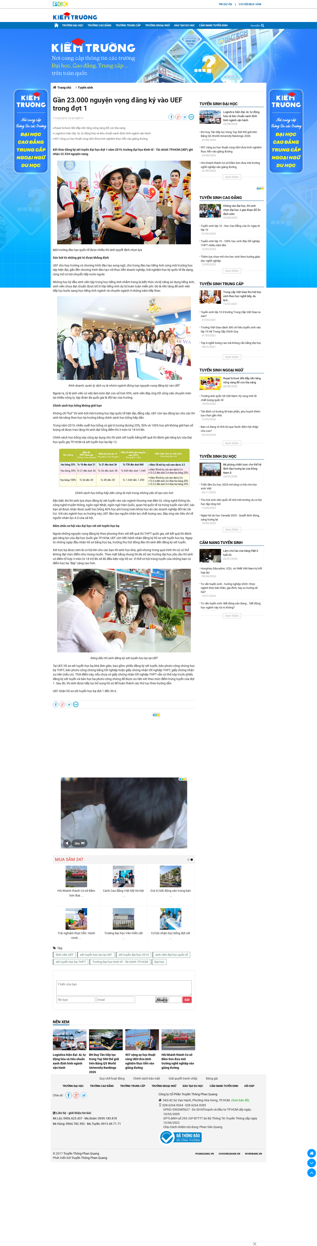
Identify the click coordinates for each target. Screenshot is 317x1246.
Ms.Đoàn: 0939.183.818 (101, 1118)
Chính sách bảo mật (146, 1078)
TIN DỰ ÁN (225, 4)
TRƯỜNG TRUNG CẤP (128, 25)
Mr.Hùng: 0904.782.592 (69, 1123)
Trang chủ (64, 87)
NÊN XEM (61, 1022)
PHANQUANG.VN (204, 1153)
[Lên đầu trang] (311, 1172)
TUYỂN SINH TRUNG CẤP (221, 284)
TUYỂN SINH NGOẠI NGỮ (221, 370)
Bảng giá (212, 1078)
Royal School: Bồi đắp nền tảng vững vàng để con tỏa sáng (89, 128)
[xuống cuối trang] (311, 1163)
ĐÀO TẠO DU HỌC (184, 25)
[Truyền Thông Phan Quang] (60, 5)
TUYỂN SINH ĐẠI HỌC (218, 104)
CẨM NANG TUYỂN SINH (213, 25)
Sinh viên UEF (65, 954)
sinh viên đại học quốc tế (171, 954)
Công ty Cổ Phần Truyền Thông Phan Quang (187, 1094)
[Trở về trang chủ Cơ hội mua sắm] (311, 1153)
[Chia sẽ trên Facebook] (171, 117)
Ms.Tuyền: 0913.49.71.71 (104, 1123)
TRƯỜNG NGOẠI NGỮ (157, 25)
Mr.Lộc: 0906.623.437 (67, 1118)
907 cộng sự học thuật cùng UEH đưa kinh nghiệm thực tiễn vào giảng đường (101, 138)
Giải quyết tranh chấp (183, 1078)
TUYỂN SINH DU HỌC (218, 456)
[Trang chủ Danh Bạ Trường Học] (56, 25)
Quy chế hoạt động (112, 1078)
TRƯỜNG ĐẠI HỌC (72, 25)
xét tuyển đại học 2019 (134, 954)
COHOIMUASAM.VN (229, 1153)
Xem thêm (232, 177)
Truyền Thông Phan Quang (81, 1153)
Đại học (159, 962)
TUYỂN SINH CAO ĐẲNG (220, 197)
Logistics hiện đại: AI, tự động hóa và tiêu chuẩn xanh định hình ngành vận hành (102, 133)
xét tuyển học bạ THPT (71, 962)
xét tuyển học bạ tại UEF (96, 954)
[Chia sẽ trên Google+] (178, 117)
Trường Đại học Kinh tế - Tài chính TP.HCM (120, 962)
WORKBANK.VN (253, 1153)
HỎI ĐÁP (249, 1086)
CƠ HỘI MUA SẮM (250, 4)
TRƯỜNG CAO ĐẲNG (99, 25)
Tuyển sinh (85, 87)
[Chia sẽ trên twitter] (184, 117)
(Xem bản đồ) (240, 1100)
